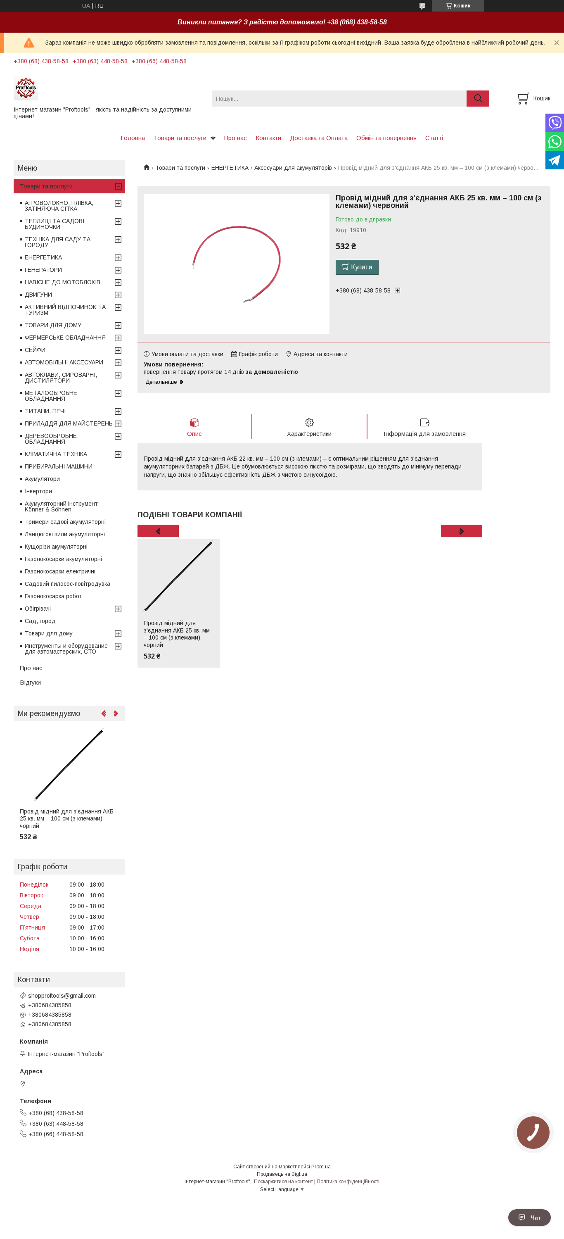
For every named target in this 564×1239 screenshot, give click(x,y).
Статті (434, 137)
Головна (133, 137)
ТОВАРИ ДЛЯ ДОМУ (53, 325)
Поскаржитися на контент (283, 1181)
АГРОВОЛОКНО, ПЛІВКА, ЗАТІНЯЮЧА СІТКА (59, 206)
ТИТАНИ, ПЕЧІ (45, 411)
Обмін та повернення (386, 137)
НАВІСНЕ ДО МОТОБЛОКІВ (62, 282)
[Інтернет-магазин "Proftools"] (107, 87)
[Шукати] (478, 98)
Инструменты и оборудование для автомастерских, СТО (66, 648)
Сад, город (40, 621)
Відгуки (30, 682)
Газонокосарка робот (53, 596)
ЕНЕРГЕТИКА (230, 167)
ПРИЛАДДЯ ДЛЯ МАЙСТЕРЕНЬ (69, 423)
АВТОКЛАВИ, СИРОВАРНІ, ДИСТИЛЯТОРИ (61, 377)
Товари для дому (49, 633)
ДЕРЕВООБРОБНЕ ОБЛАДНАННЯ (51, 439)
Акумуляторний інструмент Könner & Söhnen (61, 506)
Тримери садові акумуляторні (65, 521)
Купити (361, 267)
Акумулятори (42, 479)
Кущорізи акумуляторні (56, 546)
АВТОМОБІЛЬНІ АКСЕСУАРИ (64, 362)
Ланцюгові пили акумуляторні (65, 534)
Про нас (235, 137)
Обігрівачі (38, 608)
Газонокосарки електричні (60, 571)
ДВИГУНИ (38, 294)
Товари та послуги (180, 137)
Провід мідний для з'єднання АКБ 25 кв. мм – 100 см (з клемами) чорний (177, 634)
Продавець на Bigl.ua (282, 1174)
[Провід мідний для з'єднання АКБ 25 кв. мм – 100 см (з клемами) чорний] (178, 576)
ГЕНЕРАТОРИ (43, 269)
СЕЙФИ (35, 350)
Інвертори (38, 491)
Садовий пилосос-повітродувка (67, 583)
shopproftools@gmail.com (62, 995)
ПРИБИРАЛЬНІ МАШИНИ (58, 466)
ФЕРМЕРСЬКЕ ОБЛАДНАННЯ (65, 337)
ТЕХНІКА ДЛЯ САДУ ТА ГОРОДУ (57, 242)
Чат (536, 1217)
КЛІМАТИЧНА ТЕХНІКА (56, 454)
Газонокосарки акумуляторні (63, 559)
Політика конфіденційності (348, 1181)
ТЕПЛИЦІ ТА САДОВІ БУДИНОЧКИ (54, 224)
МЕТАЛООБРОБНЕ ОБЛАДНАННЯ (51, 396)
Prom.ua (321, 1167)
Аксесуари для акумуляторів (293, 167)
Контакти (268, 137)
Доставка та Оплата (319, 137)
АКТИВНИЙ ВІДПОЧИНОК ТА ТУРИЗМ (65, 310)
